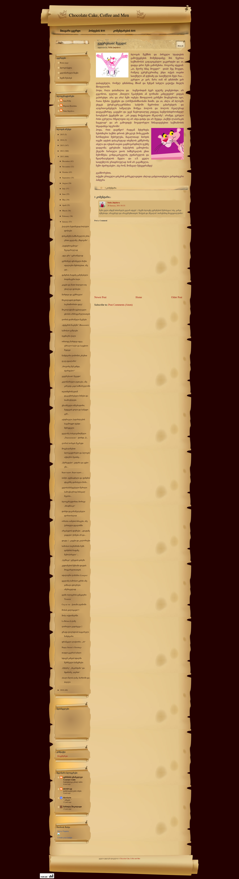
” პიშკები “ (67, 800)
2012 (62, 151)
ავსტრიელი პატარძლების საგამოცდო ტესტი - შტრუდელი (73, 423)
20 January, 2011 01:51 (116, 205)
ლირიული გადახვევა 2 (72, 626)
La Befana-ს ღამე (69, 621)
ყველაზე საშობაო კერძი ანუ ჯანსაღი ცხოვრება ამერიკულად (74, 585)
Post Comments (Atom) (120, 304)
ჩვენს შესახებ (66, 78)
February (66, 216)
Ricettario (67, 797)
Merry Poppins (63, 831)
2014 (62, 140)
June (64, 194)
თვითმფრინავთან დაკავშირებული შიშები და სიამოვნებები (75, 395)
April (64, 205)
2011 (62, 156)
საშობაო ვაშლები (70, 330)
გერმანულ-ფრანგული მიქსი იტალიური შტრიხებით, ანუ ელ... (75, 265)
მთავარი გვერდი (70, 30)
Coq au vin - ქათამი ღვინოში (74, 604)
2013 (62, 145)
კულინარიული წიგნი (69, 73)
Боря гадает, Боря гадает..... (73, 472)
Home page (64, 62)
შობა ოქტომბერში (70, 615)
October (65, 172)
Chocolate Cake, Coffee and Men (99, 15)
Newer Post (100, 297)
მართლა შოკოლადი (72, 806)
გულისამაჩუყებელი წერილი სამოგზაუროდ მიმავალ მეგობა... (74, 491)
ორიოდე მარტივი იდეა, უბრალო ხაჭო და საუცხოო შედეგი (75, 345)
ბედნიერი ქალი (69, 336)
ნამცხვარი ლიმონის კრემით (74, 355)
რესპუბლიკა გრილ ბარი (72, 782)
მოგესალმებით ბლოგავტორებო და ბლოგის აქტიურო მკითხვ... (76, 452)
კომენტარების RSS (124, 30)
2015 (62, 134)
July (64, 188)
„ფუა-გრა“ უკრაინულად (72, 255)
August (65, 183)
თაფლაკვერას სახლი (71, 652)
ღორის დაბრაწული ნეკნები (74, 319)
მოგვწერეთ (62, 756)
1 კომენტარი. (111, 188)
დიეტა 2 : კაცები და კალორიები (76, 540)
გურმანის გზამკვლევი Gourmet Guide (73, 778)
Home (139, 297)
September (66, 177)
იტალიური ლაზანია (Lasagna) (74, 575)
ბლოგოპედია (66, 68)
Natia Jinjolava (68, 111)
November (66, 166)
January (65, 221)
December (66, 161)
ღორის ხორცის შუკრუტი (72, 443)
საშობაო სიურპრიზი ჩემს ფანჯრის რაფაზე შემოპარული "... (73, 550)
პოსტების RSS (97, 30)
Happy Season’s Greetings (71, 647)
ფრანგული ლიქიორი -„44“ (74, 642)
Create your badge (64, 838)
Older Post (176, 297)
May (64, 199)
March (65, 210)
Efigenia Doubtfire (70, 106)
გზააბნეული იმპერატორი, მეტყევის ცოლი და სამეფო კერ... (75, 409)
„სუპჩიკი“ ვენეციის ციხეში (73, 560)
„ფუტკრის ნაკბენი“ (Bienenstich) (75, 325)
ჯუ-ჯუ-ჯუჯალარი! (69, 361)
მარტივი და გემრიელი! (72, 294)
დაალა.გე (67, 788)
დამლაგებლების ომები (72, 791)
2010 (62, 690)
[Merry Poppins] (58, 834)
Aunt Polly (67, 101)
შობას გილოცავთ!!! (70, 610)
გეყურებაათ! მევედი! (71, 376)
